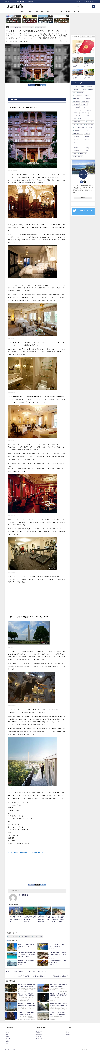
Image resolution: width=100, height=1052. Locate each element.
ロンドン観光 (90, 121)
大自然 (86, 147)
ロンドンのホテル (77, 95)
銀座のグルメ (77, 89)
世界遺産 (91, 89)
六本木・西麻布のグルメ (79, 121)
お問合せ (68, 1034)
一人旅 (83, 107)
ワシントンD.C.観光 (40, 27)
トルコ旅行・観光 (77, 110)
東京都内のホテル (77, 147)
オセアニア (68, 11)
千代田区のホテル (77, 139)
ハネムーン (84, 104)
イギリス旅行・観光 (78, 115)
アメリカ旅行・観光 (16, 27)
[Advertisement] (37, 92)
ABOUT (83, 197)
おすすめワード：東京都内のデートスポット (85, 1)
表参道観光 (76, 107)
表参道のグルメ (82, 153)
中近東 (54, 11)
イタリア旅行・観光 (78, 142)
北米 (42, 11)
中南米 (47, 11)
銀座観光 (88, 133)
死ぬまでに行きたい (78, 150)
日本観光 (90, 86)
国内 (22, 11)
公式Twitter (68, 1032)
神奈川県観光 (86, 101)
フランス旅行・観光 (78, 133)
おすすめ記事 (39, 1034)
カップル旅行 (87, 95)
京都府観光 (90, 127)
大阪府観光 (88, 115)
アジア (36, 11)
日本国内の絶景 (88, 110)
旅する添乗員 (23, 895)
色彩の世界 (87, 139)
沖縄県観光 (88, 150)
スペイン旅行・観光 (78, 98)
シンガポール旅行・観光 (79, 127)
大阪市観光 (82, 86)
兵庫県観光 (80, 92)
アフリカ (61, 11)
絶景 (75, 118)
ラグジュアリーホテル (29, 27)
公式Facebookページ (71, 1031)
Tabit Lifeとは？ (8, 1049)
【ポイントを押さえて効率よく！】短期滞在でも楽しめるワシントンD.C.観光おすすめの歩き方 (40, 976)
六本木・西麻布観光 (78, 156)
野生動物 (87, 136)
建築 (75, 153)
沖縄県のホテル (89, 98)
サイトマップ (39, 1031)
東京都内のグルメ (77, 136)
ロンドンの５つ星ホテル (79, 144)
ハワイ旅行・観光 (89, 124)
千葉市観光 (88, 130)
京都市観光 (76, 104)
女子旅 (84, 89)
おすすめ (76, 11)
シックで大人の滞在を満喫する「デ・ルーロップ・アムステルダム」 (27, 971)
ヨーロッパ (29, 11)
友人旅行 (80, 124)
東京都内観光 (77, 101)
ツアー (80, 118)
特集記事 (38, 1032)
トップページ (39, 1038)
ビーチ (75, 86)
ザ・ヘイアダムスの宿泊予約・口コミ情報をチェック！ (26, 852)
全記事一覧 (38, 1036)
